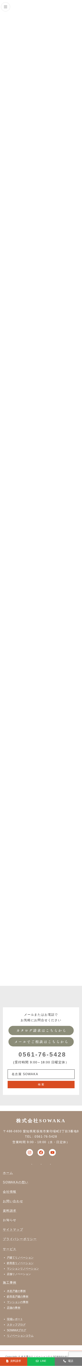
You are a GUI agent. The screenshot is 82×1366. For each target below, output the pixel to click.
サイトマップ (13, 1229)
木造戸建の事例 (16, 1290)
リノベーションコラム (20, 1335)
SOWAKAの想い (15, 1182)
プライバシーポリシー (20, 1239)
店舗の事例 (13, 1307)
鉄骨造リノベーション (20, 1263)
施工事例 (9, 1282)
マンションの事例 (17, 1301)
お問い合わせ (13, 1201)
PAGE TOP (76, 1321)
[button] (13, 1361)
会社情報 (9, 1191)
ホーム (8, 1172)
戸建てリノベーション (20, 1257)
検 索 (41, 1084)
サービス (9, 1249)
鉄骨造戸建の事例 (17, 1296)
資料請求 (9, 1210)
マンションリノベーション (23, 1268)
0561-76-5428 (42, 1054)
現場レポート (15, 1319)
